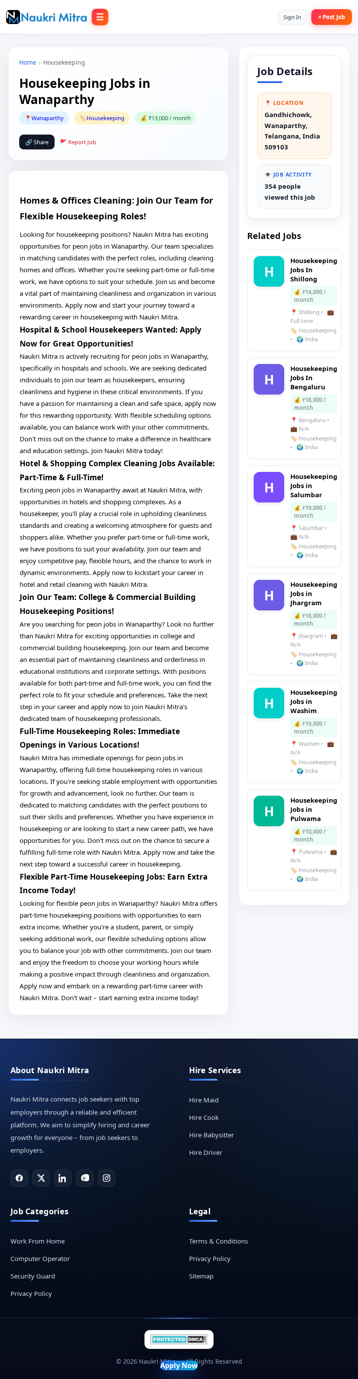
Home (27, 62)
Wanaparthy (47, 118)
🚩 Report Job (78, 142)
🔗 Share (36, 142)
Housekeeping (105, 118)
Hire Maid (204, 1099)
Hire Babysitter (211, 1134)
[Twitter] (41, 1178)
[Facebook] (19, 1178)
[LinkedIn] (63, 1178)
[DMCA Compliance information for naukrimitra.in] (179, 1339)
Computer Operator (40, 1258)
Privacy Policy (31, 1293)
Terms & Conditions (218, 1241)
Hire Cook (204, 1117)
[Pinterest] (84, 1178)
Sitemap (201, 1276)
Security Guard (32, 1276)
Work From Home (37, 1241)
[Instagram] (106, 1178)
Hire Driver (205, 1152)
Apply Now (179, 1365)
